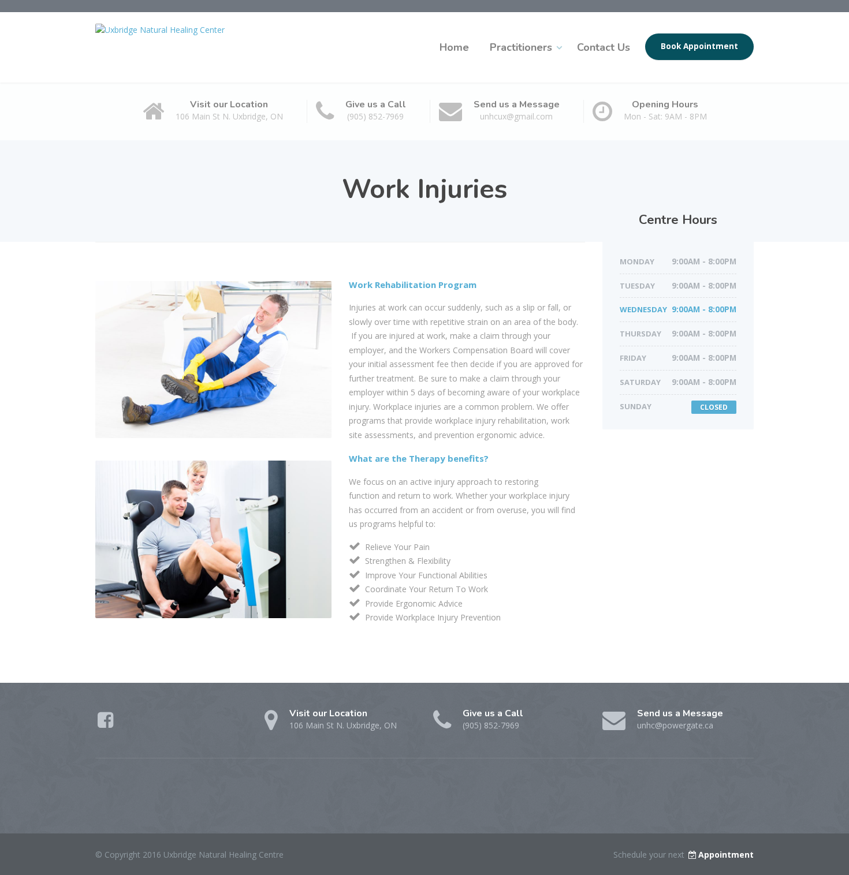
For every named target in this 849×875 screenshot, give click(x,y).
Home (454, 47)
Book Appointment (699, 46)
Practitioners (521, 47)
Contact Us (603, 47)
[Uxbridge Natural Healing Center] (160, 26)
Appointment (726, 854)
